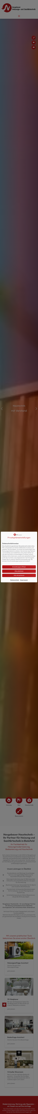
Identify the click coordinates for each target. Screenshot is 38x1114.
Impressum (24, 580)
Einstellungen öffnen (19, 567)
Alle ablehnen (19, 571)
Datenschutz (14, 580)
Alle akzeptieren (19, 575)
